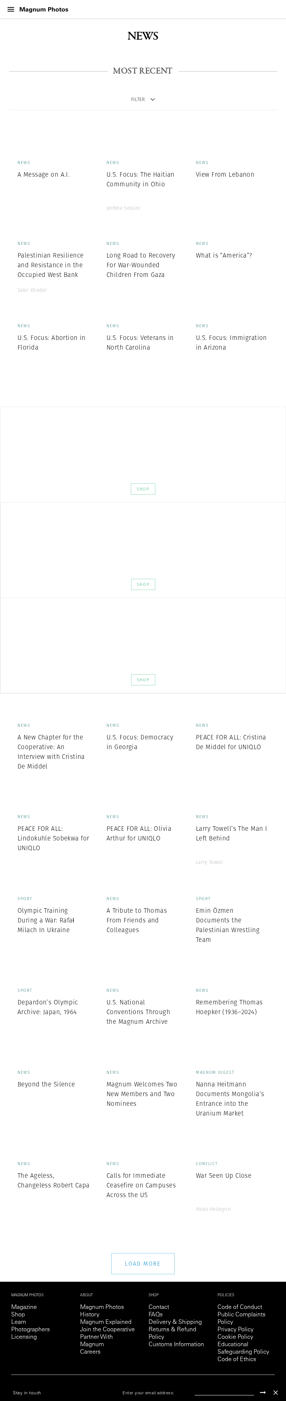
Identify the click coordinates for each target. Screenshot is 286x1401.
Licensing (24, 1337)
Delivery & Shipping (175, 1322)
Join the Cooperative (107, 1330)
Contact (159, 1307)
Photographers (30, 1330)
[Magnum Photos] (44, 9)
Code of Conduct (239, 1307)
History (89, 1315)
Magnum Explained (105, 1322)
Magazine (24, 1307)
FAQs (156, 1315)
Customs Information (176, 1345)
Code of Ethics (236, 1360)
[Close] (276, 1392)
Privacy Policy (235, 1330)
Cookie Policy (235, 1337)
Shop (143, 489)
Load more (143, 1264)
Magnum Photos (102, 1307)
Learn (18, 1322)
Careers (90, 1352)
